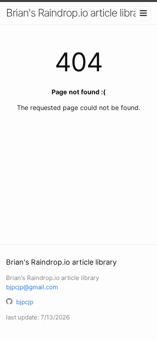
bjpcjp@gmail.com (32, 287)
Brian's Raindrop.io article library (76, 12)
